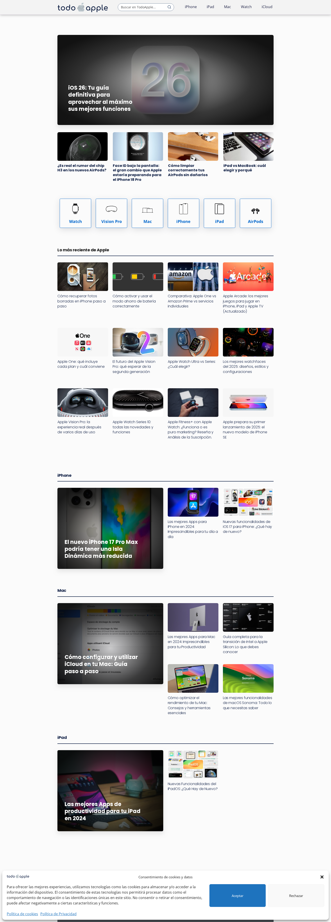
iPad (210, 6)
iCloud (267, 6)
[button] (322, 877)
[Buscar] (169, 7)
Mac (227, 6)
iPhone (191, 6)
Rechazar (296, 895)
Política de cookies (22, 913)
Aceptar (237, 895)
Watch (246, 6)
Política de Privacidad (58, 913)
